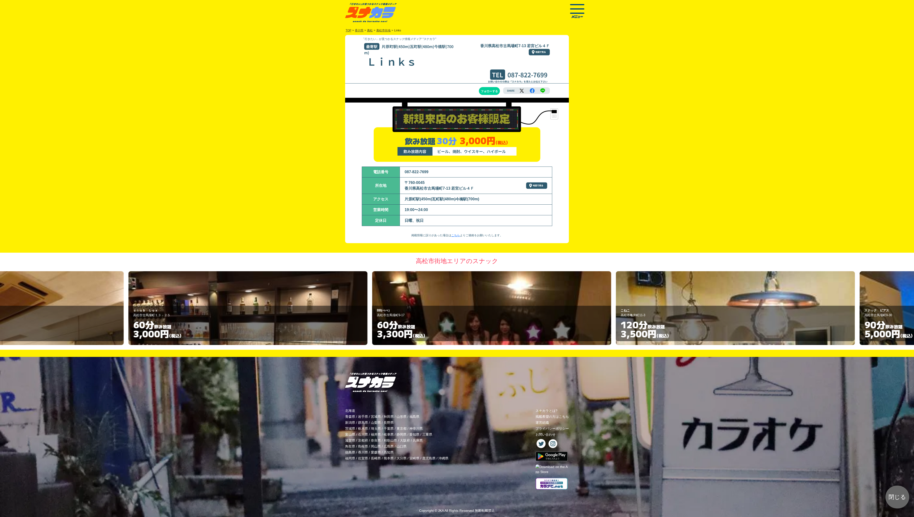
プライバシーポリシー (552, 428)
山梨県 (376, 422)
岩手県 (363, 417)
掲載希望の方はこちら (552, 417)
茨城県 (350, 428)
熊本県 (389, 458)
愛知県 (414, 434)
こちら (455, 235)
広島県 (389, 446)
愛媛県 (376, 452)
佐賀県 (363, 458)
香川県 (363, 452)
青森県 (350, 417)
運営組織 (542, 422)
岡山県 (376, 446)
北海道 (350, 411)
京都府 (363, 440)
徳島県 (350, 452)
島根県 (363, 446)
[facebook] (532, 90)
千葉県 (389, 428)
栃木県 (363, 428)
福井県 (376, 434)
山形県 (402, 417)
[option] (223, 308)
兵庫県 (418, 440)
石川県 (363, 434)
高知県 (389, 452)
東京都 (402, 428)
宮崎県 (414, 458)
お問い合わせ (546, 434)
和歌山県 (390, 440)
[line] (542, 90)
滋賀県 (350, 440)
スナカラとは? (546, 411)
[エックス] (521, 90)
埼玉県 (376, 428)
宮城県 (376, 417)
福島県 (414, 417)
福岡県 (350, 458)
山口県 (402, 446)
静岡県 (402, 434)
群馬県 (363, 422)
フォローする (489, 91)
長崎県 (376, 458)
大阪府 (405, 440)
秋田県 (389, 417)
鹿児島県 (429, 458)
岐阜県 (389, 434)
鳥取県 (350, 446)
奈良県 (376, 440)
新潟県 (350, 422)
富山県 (350, 434)
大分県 (402, 458)
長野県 (389, 422)
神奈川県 (416, 428)
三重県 (427, 434)
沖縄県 (443, 458)
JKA (441, 510)
